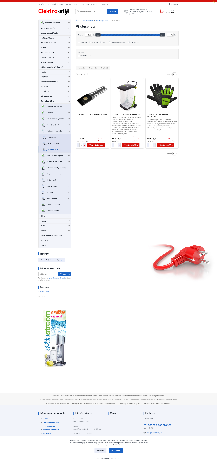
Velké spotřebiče (48, 28)
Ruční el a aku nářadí (54, 162)
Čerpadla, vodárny (53, 174)
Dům (43, 216)
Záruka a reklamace (51, 430)
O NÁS (41, 4)
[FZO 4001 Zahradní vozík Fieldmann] (127, 95)
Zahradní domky (52, 210)
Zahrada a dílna (47, 101)
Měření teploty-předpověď (52, 67)
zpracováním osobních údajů (57, 278)
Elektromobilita (47, 57)
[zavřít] (214, 2)
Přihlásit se (65, 274)
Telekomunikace (47, 52)
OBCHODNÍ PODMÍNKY (56, 4)
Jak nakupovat (49, 426)
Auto (43, 226)
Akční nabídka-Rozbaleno (51, 235)
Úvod (77, 21)
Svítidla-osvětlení (52, 23)
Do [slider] (162, 35)
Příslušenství (53, 149)
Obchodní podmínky (51, 422)
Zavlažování (51, 180)
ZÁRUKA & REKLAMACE (90, 4)
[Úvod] (55, 11)
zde (118, 458)
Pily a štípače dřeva (53, 125)
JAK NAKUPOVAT (72, 4)
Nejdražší (104, 68)
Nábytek (49, 192)
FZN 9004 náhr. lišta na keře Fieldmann (92, 114)
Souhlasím (115, 450)
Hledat (113, 11)
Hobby (43, 221)
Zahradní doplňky (53, 204)
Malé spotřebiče (47, 38)
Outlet (44, 245)
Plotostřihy (52, 137)
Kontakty (47, 433)
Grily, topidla (51, 198)
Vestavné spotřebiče (49, 33)
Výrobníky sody (47, 96)
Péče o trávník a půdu (54, 156)
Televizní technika (48, 43)
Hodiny (44, 72)
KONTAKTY (106, 4)
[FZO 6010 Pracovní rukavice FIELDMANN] (162, 95)
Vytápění (44, 86)
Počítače (44, 77)
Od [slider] (98, 35)
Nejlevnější (93, 68)
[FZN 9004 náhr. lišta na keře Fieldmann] (92, 95)
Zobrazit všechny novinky (50, 260)
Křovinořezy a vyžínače (55, 119)
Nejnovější (81, 68)
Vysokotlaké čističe (54, 107)
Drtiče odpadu (53, 143)
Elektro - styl (43, 291)
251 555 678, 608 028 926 (140, 12)
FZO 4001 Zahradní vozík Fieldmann (126, 114)
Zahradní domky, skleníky (56, 168)
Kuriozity (44, 240)
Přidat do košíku (96, 145)
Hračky (43, 231)
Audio (43, 48)
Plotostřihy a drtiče (54, 131)
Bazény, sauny (51, 186)
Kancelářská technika (49, 82)
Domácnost (45, 91)
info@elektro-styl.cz (154, 433)
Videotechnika (47, 62)
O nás (45, 419)
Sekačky (49, 113)
